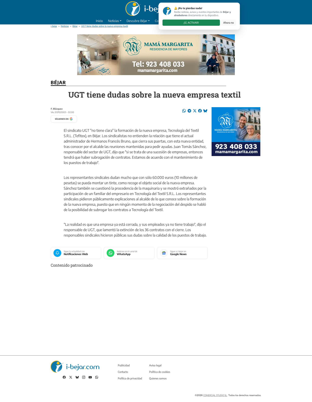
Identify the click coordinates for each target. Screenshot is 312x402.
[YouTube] (90, 377)
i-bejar (54, 26)
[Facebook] (64, 377)
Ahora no (228, 22)
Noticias (113, 21)
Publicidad (124, 365)
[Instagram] (84, 377)
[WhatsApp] (97, 377)
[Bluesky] (77, 377)
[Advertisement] (129, 308)
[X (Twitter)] (71, 377)
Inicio (99, 21)
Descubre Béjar (137, 21)
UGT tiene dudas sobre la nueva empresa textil (104, 26)
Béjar (75, 26)
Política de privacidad (130, 378)
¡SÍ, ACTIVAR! (191, 22)
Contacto (123, 371)
